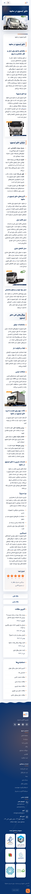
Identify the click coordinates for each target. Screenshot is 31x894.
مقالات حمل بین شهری (18, 691)
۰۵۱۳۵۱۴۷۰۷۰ (21, 804)
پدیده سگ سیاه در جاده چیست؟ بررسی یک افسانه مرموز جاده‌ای (15, 616)
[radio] (8, 576)
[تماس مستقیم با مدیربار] (28, 891)
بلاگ (26, 747)
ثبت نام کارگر (24, 773)
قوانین (26, 754)
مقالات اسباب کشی (19, 677)
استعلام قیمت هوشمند (21, 787)
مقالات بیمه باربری (20, 686)
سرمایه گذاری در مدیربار (21, 791)
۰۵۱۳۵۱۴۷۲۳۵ (21, 807)
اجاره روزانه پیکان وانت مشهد (17, 643)
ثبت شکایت (24, 758)
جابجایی (8, 209)
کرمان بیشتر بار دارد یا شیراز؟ (17, 635)
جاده (13, 261)
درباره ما (25, 739)
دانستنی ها (22, 673)
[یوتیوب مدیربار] (18, 724)
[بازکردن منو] (4, 3)
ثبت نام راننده (24, 769)
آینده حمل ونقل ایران (19, 650)
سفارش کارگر (24, 784)
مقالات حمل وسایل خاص (18, 695)
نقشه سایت (15, 890)
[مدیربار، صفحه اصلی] (19, 3)
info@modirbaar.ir (19, 813)
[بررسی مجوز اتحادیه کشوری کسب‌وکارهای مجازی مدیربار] (21, 841)
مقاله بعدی (15, 602)
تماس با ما (25, 743)
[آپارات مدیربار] (22, 724)
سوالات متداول (23, 750)
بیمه (26, 776)
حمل (18, 66)
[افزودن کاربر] (8, 3)
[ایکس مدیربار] (15, 724)
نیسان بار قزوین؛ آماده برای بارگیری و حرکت (15, 626)
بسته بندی (25, 780)
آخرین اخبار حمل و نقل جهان (17, 668)
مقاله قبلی (15, 596)
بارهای (9, 355)
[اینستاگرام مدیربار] (26, 724)
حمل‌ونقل (23, 109)
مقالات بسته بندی (20, 682)
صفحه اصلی (24, 736)
